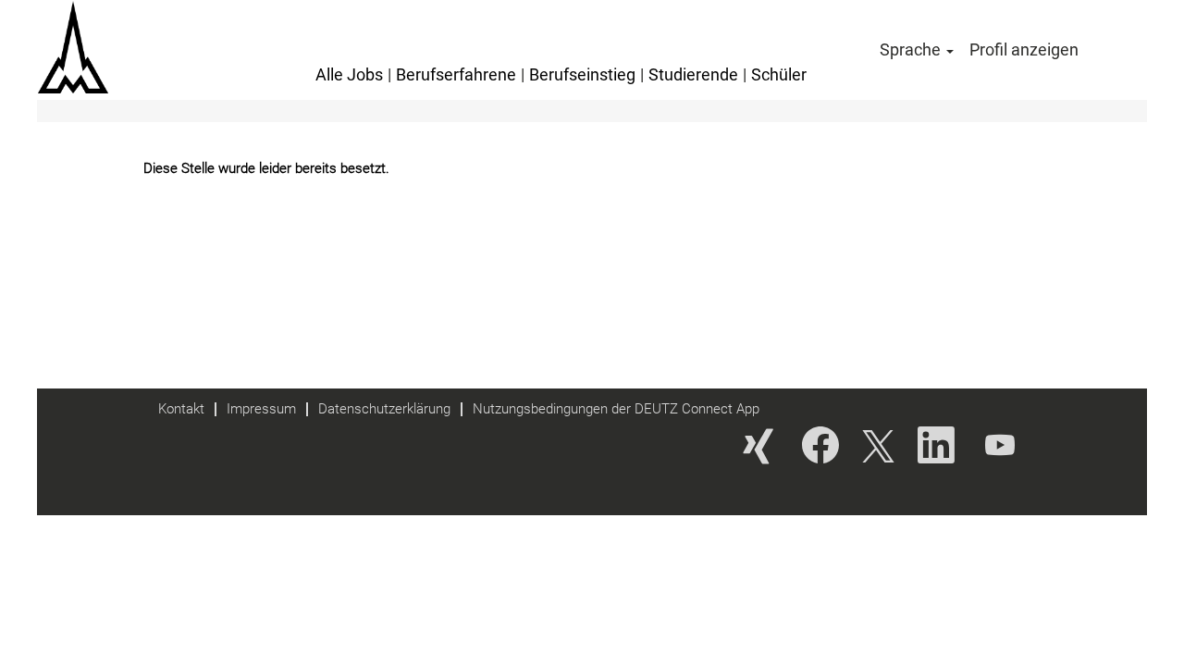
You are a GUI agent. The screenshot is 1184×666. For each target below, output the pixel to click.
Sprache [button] (912, 49)
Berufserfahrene (456, 74)
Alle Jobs (349, 74)
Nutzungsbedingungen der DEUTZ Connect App (616, 409)
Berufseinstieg (582, 74)
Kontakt (181, 409)
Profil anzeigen (1024, 49)
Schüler (779, 74)
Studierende (693, 74)
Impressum (261, 409)
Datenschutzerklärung (384, 409)
